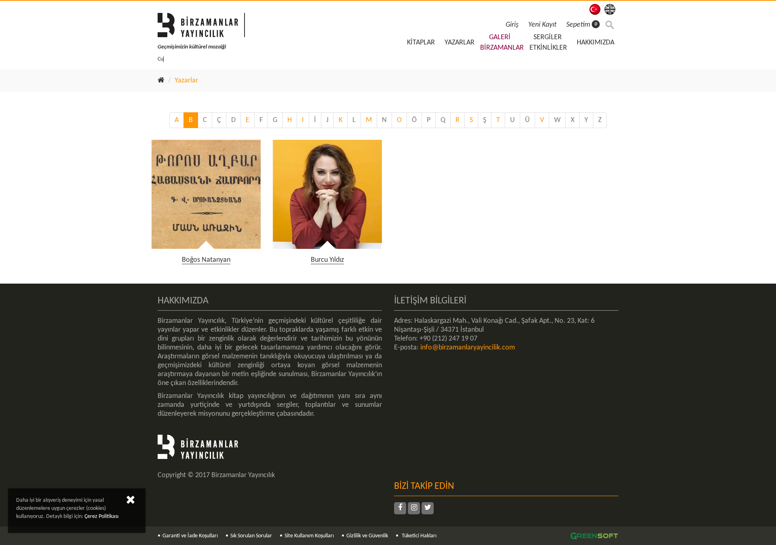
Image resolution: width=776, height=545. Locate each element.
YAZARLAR (459, 42)
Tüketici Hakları (418, 536)
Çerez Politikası (101, 516)
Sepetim (581, 25)
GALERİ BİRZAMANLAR (502, 43)
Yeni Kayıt (542, 25)
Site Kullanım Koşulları (309, 536)
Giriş (512, 25)
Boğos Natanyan (206, 260)
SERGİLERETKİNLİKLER (548, 43)
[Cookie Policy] (130, 501)
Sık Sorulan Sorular (251, 536)
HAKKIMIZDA (595, 42)
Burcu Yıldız (327, 260)
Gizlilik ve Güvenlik (367, 536)
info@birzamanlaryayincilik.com (467, 347)
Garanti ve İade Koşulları (190, 536)
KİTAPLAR (421, 42)
